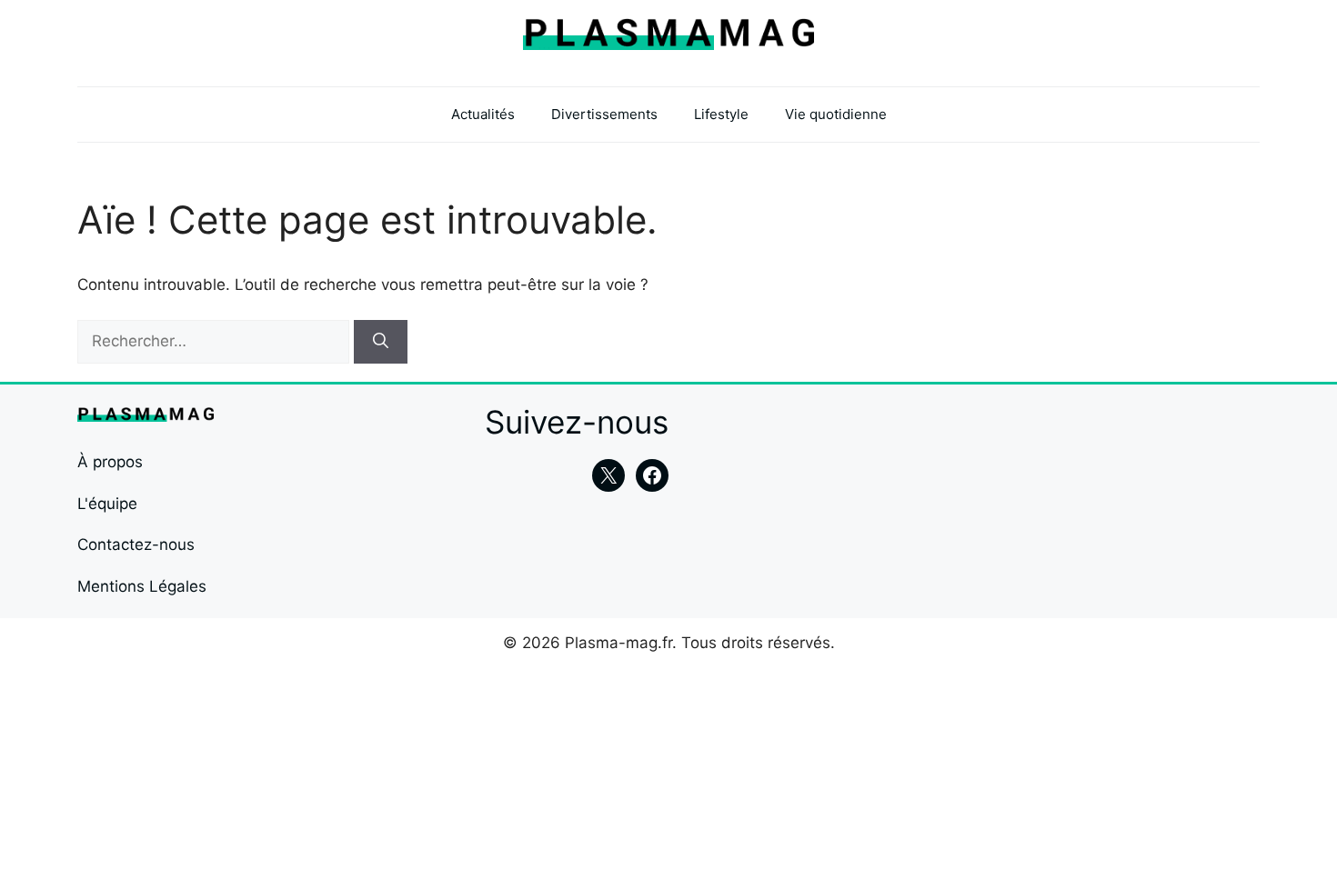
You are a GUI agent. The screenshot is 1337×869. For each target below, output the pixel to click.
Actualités (483, 114)
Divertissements (604, 114)
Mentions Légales (141, 586)
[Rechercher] (380, 342)
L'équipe (107, 503)
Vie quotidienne (836, 114)
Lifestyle (721, 114)
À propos (110, 462)
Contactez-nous (136, 544)
